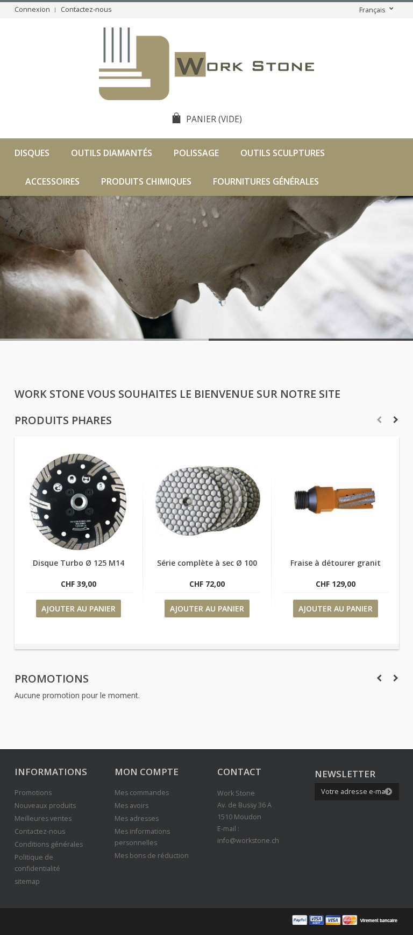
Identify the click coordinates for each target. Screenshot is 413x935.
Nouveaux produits (45, 805)
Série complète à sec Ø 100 (207, 563)
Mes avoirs (131, 805)
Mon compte (147, 771)
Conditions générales (49, 844)
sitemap (27, 881)
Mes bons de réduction (152, 855)
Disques (32, 153)
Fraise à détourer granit (335, 563)
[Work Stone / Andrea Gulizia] (206, 65)
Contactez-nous (86, 9)
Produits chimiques (146, 181)
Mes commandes (142, 792)
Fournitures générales (266, 181)
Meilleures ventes (43, 818)
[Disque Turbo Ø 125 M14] (78, 551)
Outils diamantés (111, 153)
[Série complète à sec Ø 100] (207, 551)
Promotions (52, 678)
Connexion (32, 9)
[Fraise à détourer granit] (335, 551)
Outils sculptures (282, 153)
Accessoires (52, 181)
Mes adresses (137, 818)
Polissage (196, 153)
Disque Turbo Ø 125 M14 (78, 563)
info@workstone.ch (248, 840)
